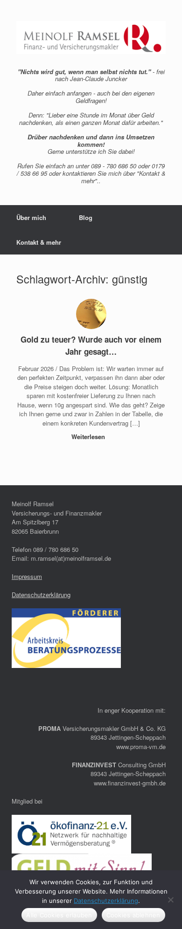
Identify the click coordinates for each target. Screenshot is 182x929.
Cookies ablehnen (133, 915)
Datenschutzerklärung (41, 594)
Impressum (27, 576)
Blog (85, 217)
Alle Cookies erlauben (59, 915)
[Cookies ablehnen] (170, 899)
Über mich (31, 217)
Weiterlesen (89, 436)
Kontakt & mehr (38, 242)
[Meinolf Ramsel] (91, 37)
